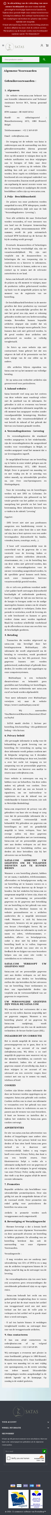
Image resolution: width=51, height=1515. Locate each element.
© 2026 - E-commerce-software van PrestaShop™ (25, 1511)
